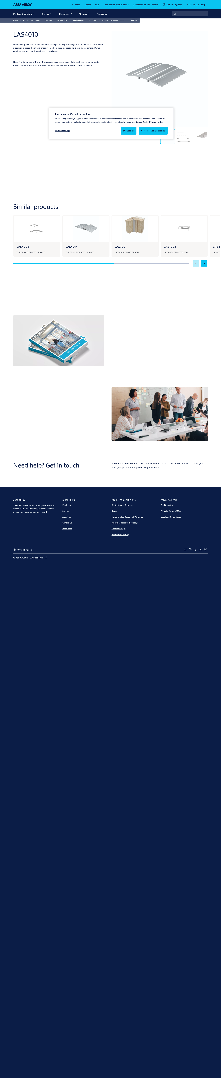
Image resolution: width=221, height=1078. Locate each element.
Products (66, 505)
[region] (111, 123)
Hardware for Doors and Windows (127, 516)
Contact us (102, 13)
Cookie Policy (142, 122)
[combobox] (190, 13)
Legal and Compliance (171, 516)
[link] (76, 4)
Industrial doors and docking (124, 522)
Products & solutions (22, 13)
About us (83, 13)
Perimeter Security (120, 534)
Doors (114, 511)
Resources (64, 13)
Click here (192, 362)
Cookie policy (167, 505)
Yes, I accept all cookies (153, 130)
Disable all (128, 130)
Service (45, 13)
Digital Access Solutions (122, 505)
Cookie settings (62, 130)
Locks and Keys (118, 528)
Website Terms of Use (171, 511)
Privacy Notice (156, 122)
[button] (34, 14)
